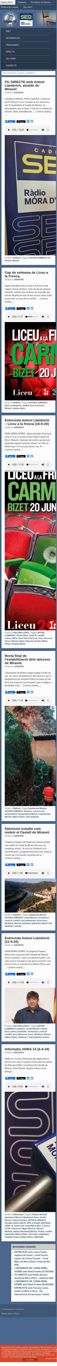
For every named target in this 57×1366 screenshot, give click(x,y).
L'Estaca (46, 1226)
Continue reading (14, 449)
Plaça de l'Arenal (33, 641)
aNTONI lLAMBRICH (38, 258)
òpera (22, 408)
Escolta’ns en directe (40, 2)
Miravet (15, 261)
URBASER (38, 1237)
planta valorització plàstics (25, 1231)
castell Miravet (30, 918)
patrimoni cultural (39, 923)
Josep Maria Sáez (33, 1226)
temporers (22, 1037)
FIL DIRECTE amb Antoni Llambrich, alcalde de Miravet (25, 85)
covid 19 (32, 635)
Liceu (40, 638)
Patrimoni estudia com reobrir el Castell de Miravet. (27, 830)
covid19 (25, 405)
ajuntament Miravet (37, 808)
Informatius (13, 38)
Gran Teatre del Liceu (27, 638)
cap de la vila (39, 811)
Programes (12, 45)
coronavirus (15, 405)
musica (15, 408)
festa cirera (42, 920)
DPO (29, 1223)
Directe (10, 52)
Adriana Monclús (39, 1214)
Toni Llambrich (32, 817)
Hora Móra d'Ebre (21, 633)
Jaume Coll (19, 1226)
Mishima (8, 1231)
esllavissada (44, 814)
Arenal (19, 635)
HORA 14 (9, 1226)
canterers (20, 1029)
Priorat (41, 1231)
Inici (8, 31)
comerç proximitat (18, 1031)
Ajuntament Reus (31, 1217)
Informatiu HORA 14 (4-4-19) (27, 1049)
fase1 (30, 1034)
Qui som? (27, 7)
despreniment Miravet (28, 814)
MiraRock (9, 923)
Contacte (22, 2)
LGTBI (7, 1229)
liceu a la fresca (37, 405)
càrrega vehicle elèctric (15, 1223)
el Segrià (36, 1223)
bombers (28, 811)
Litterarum (16, 1229)
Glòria (14, 638)
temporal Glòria (18, 644)
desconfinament (28, 920)
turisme (18, 926)
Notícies (17, 258)
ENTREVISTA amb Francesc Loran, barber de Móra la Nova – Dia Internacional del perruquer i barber (31, 1291)
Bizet (7, 405)
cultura (8, 638)
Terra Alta (32, 1234)
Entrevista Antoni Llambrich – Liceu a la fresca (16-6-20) (27, 422)
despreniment (11, 814)
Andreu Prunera (19, 1220)
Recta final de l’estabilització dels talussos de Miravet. (27, 659)
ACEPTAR (30, 1360)
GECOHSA (46, 1223)
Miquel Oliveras (29, 1229)
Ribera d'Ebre (18, 817)
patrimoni (26, 923)
